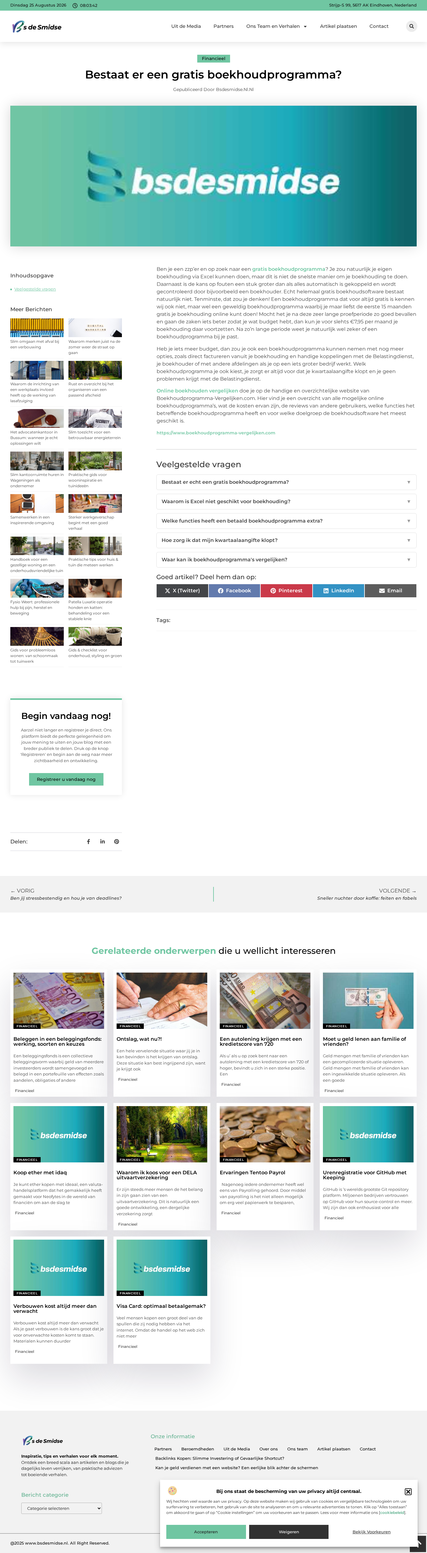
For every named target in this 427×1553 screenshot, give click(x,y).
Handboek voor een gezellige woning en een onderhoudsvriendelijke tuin (36, 565)
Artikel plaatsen (338, 26)
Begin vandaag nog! (66, 716)
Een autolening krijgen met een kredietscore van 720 (261, 1041)
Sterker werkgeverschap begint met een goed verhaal (91, 523)
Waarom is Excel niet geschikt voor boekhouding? (286, 501)
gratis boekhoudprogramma (288, 269)
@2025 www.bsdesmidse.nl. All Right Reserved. (59, 1542)
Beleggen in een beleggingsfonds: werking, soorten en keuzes (57, 1041)
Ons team (297, 1448)
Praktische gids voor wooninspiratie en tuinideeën (87, 480)
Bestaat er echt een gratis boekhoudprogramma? (286, 482)
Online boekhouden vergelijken (197, 391)
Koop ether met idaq (40, 1173)
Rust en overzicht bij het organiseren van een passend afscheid (91, 389)
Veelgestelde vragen (35, 288)
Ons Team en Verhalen (273, 26)
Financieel (213, 58)
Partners (224, 26)
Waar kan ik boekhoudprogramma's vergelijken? (286, 560)
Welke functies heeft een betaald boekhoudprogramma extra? (286, 521)
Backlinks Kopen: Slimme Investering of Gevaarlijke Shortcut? (219, 1458)
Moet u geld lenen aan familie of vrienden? (364, 1041)
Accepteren (206, 1532)
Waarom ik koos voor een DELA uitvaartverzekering (157, 1175)
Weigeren (289, 1532)
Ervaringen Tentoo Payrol (252, 1173)
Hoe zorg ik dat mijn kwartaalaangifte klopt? (286, 540)
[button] (408, 1492)
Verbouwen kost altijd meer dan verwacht (55, 1308)
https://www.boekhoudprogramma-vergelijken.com (216, 433)
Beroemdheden (197, 1448)
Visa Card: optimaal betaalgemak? (161, 1306)
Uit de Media (186, 26)
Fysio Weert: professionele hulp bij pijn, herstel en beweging (34, 607)
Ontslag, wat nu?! (139, 1039)
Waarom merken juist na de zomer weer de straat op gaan (94, 347)
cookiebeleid (392, 1512)
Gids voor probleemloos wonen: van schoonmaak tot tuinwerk (34, 656)
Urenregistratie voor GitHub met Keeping (365, 1175)
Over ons (268, 1448)
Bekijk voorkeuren (372, 1532)
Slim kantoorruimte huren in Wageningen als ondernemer (37, 480)
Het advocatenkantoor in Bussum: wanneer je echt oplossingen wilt (34, 438)
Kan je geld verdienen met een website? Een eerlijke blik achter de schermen (236, 1467)
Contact (379, 26)
